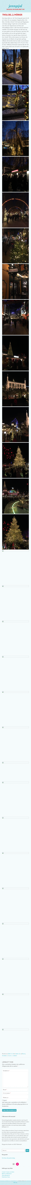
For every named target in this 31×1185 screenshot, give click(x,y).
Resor (23, 1053)
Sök (27, 1150)
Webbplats (5, 1097)
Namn (5, 1089)
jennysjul (15, 6)
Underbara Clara (6, 1177)
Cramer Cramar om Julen (8, 1172)
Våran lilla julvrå (6, 1175)
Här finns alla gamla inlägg (8, 1158)
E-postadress (7, 1093)
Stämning (4, 1055)
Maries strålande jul (6, 1173)
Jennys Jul (18, 1053)
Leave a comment (12, 1055)
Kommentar (6, 1070)
